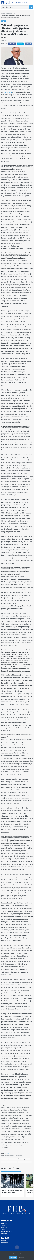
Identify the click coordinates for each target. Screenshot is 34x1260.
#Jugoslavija (25, 1159)
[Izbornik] (31, 2)
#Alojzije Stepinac (12, 1162)
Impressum (4, 1243)
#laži (3, 1162)
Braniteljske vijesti (6, 1231)
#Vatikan (4, 1159)
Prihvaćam (13, 1257)
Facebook (12, 43)
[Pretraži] (31, 7)
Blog (8, 13)
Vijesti (3, 1225)
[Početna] (14, 2)
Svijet (3, 1229)
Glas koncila (7, 92)
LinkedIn (28, 43)
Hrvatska (4, 1227)
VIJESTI (13, 13)
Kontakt (3, 1240)
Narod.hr (7, 1153)
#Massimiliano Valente (25, 1162)
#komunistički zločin (14, 1159)
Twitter (20, 43)
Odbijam (21, 1257)
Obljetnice (4, 1233)
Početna (3, 13)
